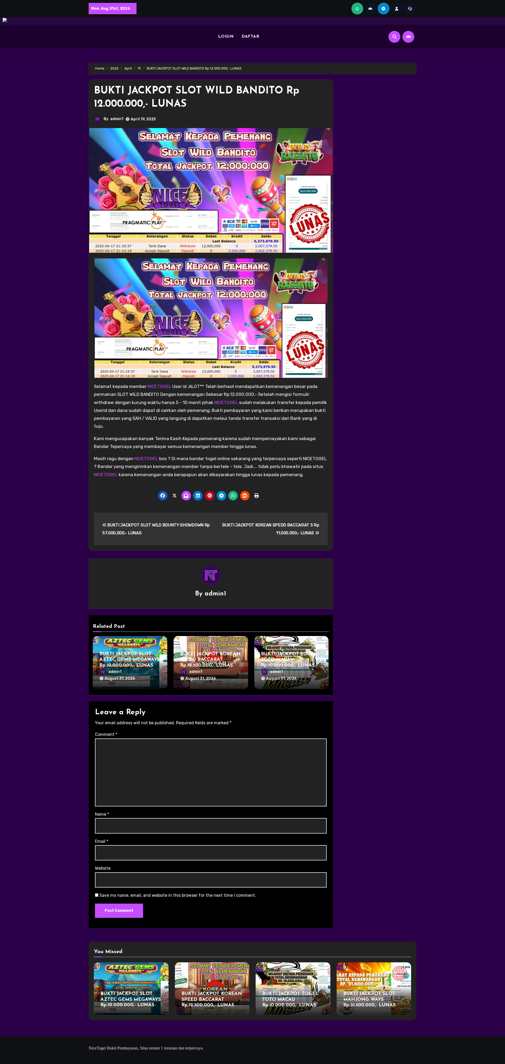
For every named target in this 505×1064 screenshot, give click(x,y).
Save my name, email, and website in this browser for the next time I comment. (177, 895)
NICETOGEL (160, 386)
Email (101, 841)
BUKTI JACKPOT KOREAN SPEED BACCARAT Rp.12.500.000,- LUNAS (210, 660)
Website (102, 868)
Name (102, 814)
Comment (106, 734)
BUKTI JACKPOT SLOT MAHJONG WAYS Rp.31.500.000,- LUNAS (369, 1000)
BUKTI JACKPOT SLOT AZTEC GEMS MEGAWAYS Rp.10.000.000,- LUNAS (129, 660)
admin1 (116, 119)
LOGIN (226, 37)
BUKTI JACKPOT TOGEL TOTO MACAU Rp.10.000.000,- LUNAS (289, 660)
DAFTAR (250, 37)
